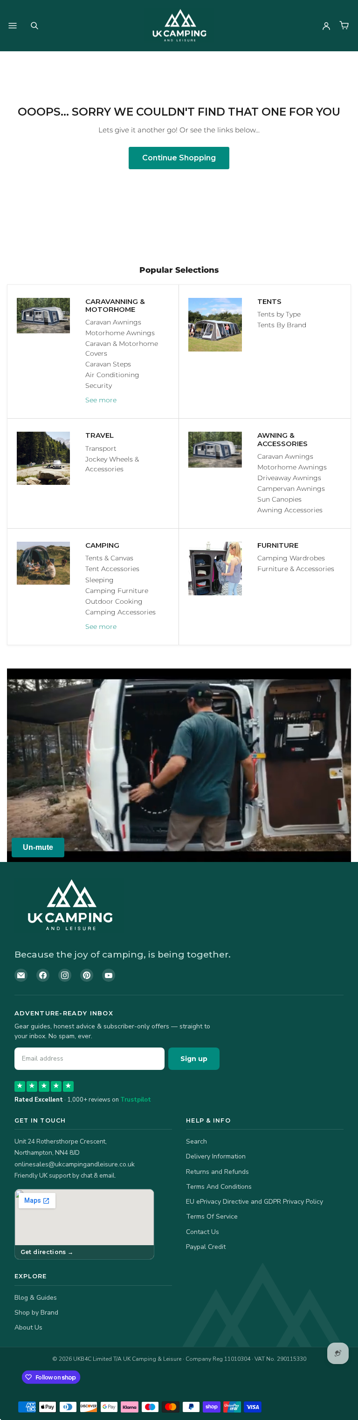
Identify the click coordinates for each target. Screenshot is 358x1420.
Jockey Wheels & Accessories (112, 464)
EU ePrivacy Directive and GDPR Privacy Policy (254, 1201)
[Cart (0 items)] (344, 25)
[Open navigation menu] (13, 25)
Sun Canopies (279, 499)
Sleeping (99, 580)
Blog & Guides (35, 1297)
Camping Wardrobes (291, 558)
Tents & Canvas (109, 558)
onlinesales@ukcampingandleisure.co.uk (74, 1164)
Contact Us (202, 1231)
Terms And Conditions (219, 1186)
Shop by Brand (36, 1312)
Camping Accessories (120, 612)
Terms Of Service (212, 1216)
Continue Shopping (179, 157)
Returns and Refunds (217, 1171)
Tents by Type (279, 314)
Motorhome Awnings (120, 333)
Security (98, 385)
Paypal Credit (206, 1246)
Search (196, 1141)
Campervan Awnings (291, 488)
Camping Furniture (116, 590)
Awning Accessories (290, 510)
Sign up (193, 1059)
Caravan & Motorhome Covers (121, 348)
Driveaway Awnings (289, 478)
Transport (101, 448)
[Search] (34, 25)
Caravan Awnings (113, 322)
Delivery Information (216, 1156)
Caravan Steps (108, 364)
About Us (28, 1327)
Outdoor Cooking (114, 601)
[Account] (326, 25)
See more (101, 400)
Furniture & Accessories (295, 569)
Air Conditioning (112, 375)
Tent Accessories (112, 569)
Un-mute (38, 847)
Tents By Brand (281, 325)
